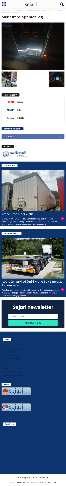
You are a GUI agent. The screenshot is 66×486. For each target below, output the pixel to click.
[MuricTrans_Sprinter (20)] (33, 46)
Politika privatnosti (40, 477)
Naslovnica (6, 10)
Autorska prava (24, 477)
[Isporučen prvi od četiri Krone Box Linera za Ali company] (33, 258)
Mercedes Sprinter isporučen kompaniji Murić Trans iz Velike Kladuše (38, 10)
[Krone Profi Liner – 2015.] (33, 190)
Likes (60, 136)
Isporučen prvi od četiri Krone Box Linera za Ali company (32, 283)
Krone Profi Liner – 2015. (19, 214)
